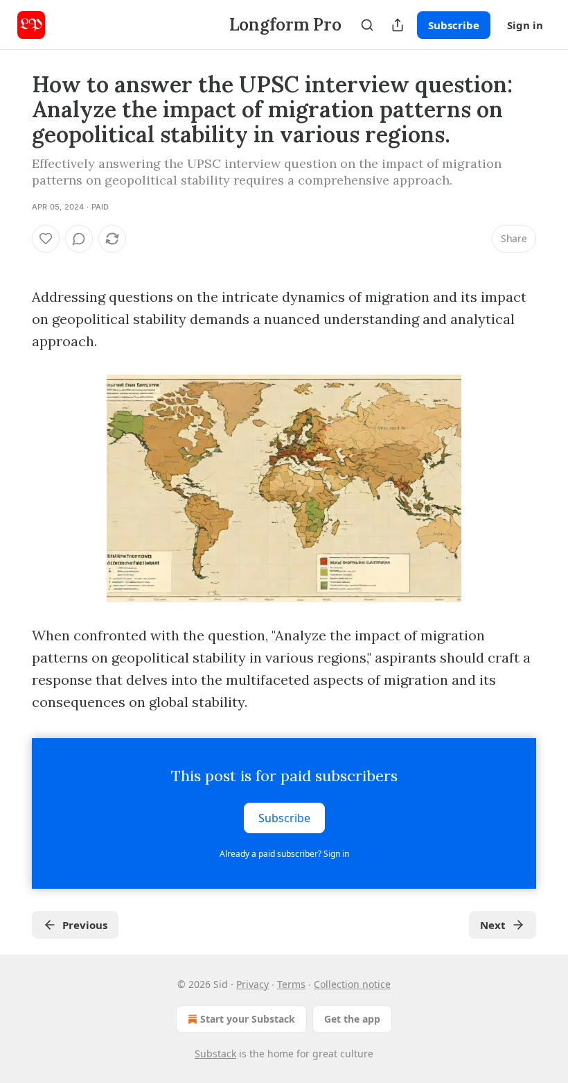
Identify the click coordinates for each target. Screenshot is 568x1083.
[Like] (46, 239)
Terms (291, 984)
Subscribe (453, 25)
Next (493, 925)
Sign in (525, 25)
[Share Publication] (397, 25)
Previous (84, 925)
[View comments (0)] (79, 239)
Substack (215, 1053)
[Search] (367, 25)
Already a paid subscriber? (284, 854)
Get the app (352, 1018)
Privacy (252, 984)
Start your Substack (247, 1018)
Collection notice (352, 984)
